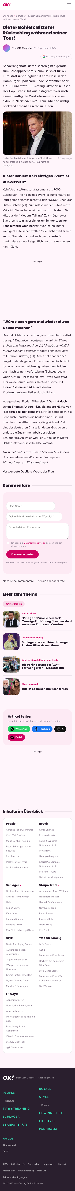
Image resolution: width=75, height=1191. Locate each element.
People (11, 823)
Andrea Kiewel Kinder (17, 896)
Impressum (49, 1164)
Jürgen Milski (46, 919)
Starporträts (48, 885)
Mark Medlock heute (17, 867)
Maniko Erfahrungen (17, 986)
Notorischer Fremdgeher (19, 1005)
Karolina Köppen (15, 919)
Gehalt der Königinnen (51, 877)
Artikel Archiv (18, 1164)
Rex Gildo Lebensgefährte (20, 930)
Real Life (9, 1100)
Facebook (44, 729)
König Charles (46, 829)
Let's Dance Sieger (48, 970)
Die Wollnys (45, 986)
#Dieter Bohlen (14, 603)
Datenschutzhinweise (34, 542)
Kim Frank (44, 930)
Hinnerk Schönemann (50, 902)
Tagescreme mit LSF (16, 959)
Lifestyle (12, 994)
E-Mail (18, 737)
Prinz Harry (45, 850)
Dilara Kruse (45, 924)
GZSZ (42, 949)
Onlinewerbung (26, 1170)
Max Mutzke (12, 856)
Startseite (8, 15)
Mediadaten (9, 1170)
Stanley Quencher (15, 1042)
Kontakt (62, 1164)
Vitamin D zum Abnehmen (20, 1036)
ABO (5, 1164)
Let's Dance (45, 944)
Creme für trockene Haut (19, 975)
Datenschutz (34, 1164)
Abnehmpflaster (15, 1000)
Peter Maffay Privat (16, 862)
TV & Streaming (50, 938)
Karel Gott (11, 913)
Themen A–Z (9, 1145)
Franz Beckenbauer (49, 896)
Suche (6, 1151)
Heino (9, 902)
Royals (43, 823)
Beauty (45, 1105)
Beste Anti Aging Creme (19, 944)
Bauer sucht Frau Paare (51, 955)
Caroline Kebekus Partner (19, 829)
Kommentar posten (22, 554)
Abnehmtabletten (15, 1011)
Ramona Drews (14, 924)
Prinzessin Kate (47, 835)
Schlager (20, 15)
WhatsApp (21, 729)
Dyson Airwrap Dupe (17, 980)
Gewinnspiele (51, 1113)
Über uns (41, 1170)
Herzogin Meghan (48, 856)
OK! (6, 5)
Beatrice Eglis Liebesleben (20, 891)
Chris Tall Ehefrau (15, 835)
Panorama (48, 1129)
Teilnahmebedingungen (15, 1177)
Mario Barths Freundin (18, 841)
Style (9, 938)
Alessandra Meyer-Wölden (53, 891)
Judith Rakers (46, 913)
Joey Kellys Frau (47, 908)
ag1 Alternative (14, 1047)
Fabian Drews (13, 908)
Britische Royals (47, 871)
